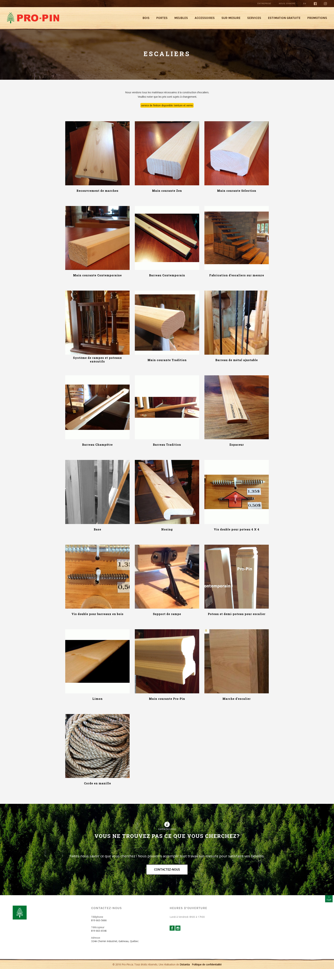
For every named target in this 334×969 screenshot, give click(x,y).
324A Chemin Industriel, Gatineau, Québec (115, 941)
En (304, 3)
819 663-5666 (99, 920)
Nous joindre (287, 3)
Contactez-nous (167, 869)
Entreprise (264, 3)
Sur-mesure (230, 18)
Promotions (317, 18)
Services (254, 18)
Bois (145, 18)
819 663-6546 (99, 930)
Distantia (185, 964)
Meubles (181, 18)
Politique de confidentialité (207, 964)
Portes (162, 18)
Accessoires (205, 18)
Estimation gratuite (284, 18)
